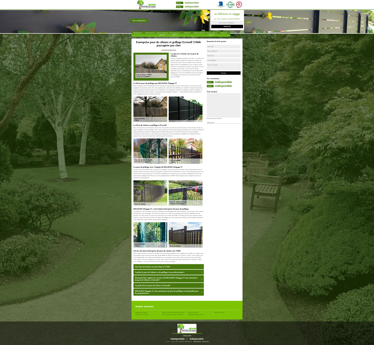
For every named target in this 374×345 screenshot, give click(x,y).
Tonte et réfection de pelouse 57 (162, 34)
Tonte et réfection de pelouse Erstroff (173, 312)
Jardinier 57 (187, 33)
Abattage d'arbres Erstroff (196, 314)
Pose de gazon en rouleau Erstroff (172, 314)
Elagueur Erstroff (219, 312)
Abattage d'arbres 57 (199, 33)
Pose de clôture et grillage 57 (211, 34)
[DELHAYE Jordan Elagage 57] (146, 5)
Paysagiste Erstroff (141, 312)
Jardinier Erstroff (193, 312)
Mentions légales (201, 341)
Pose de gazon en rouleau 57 (174, 34)
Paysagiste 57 (138, 33)
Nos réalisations (139, 21)
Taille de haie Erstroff (141, 314)
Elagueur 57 (224, 33)
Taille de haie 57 (149, 33)
